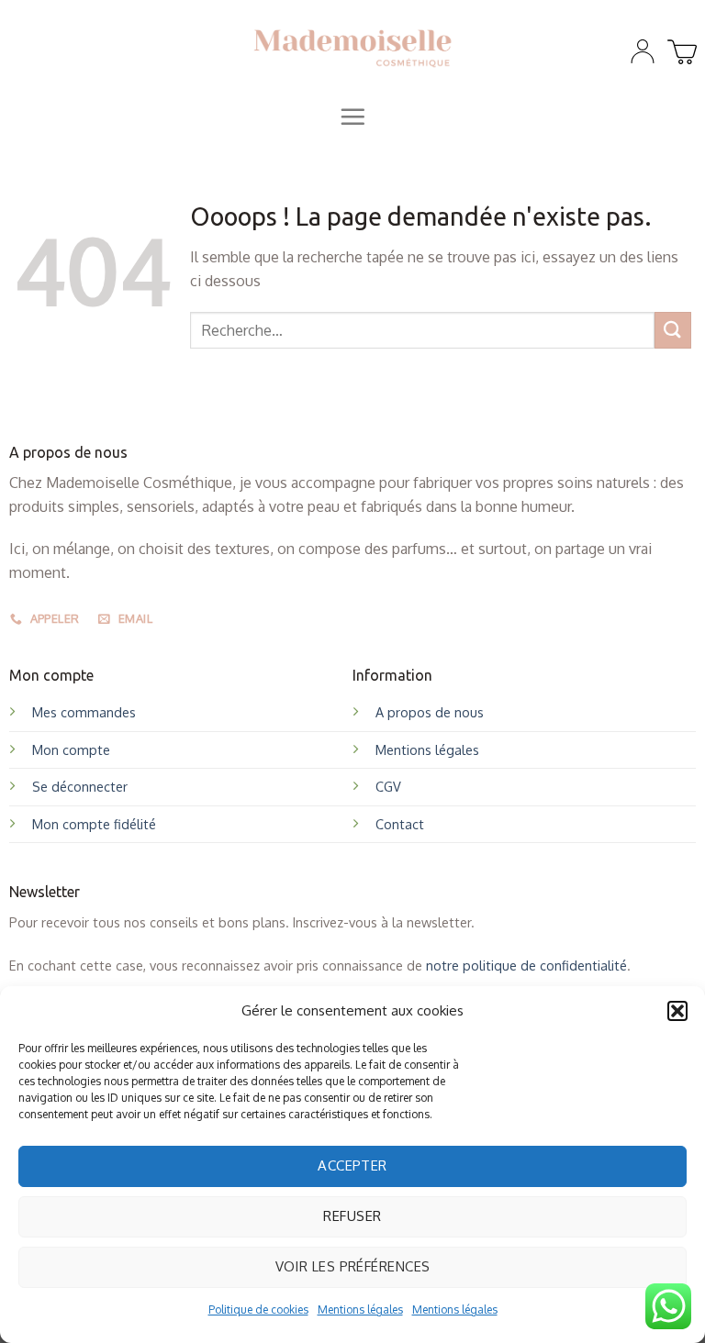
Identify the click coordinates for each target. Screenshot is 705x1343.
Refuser (352, 1216)
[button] (677, 1011)
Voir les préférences (353, 1266)
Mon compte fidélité (94, 824)
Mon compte (71, 749)
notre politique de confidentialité (526, 965)
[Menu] (352, 116)
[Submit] (673, 330)
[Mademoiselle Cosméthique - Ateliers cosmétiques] (353, 47)
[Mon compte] (643, 51)
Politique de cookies (258, 1309)
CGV (388, 786)
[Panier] (679, 47)
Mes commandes (84, 712)
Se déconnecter (80, 786)
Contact (399, 824)
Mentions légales (360, 1309)
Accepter (352, 1165)
